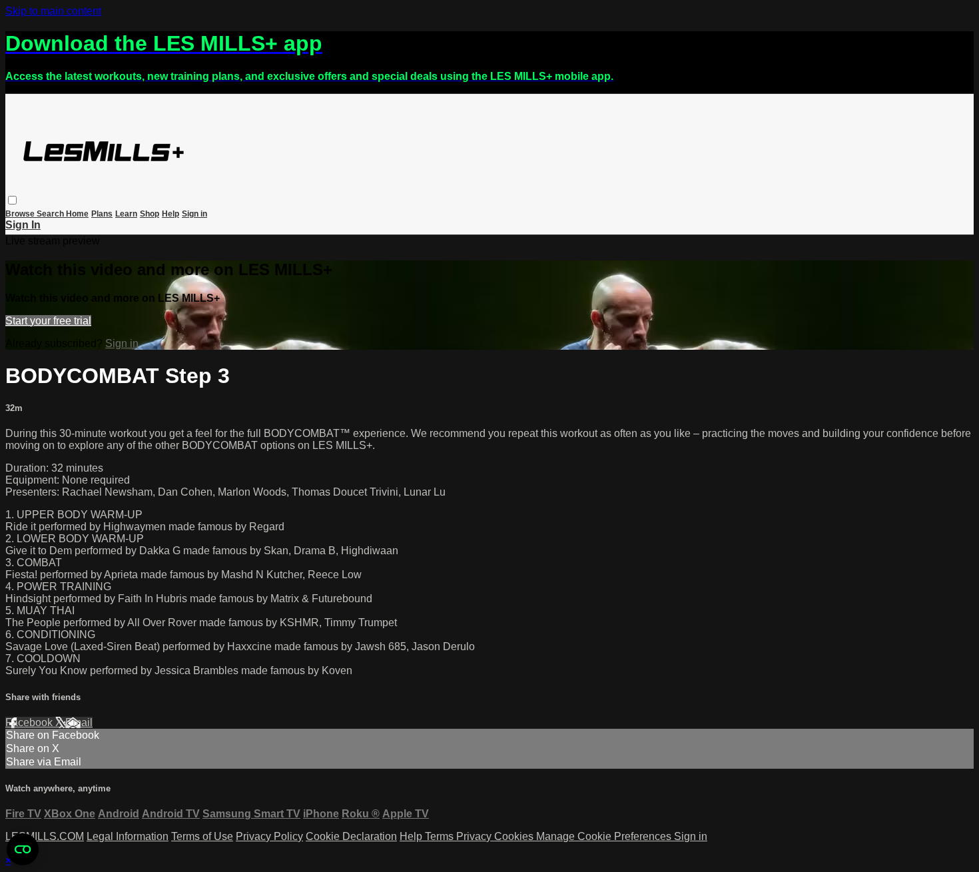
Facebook (30, 722)
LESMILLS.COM (44, 836)
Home (77, 213)
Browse (21, 213)
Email (79, 722)
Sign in (194, 213)
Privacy (475, 836)
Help (170, 213)
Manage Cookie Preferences (605, 836)
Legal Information (127, 836)
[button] (12, 200)
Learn (126, 213)
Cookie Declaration (351, 836)
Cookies (515, 836)
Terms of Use (202, 836)
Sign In (23, 224)
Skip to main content (53, 11)
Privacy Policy (269, 836)
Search (51, 213)
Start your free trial (48, 320)
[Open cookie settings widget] (23, 849)
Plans (102, 213)
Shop (149, 213)
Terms (440, 836)
